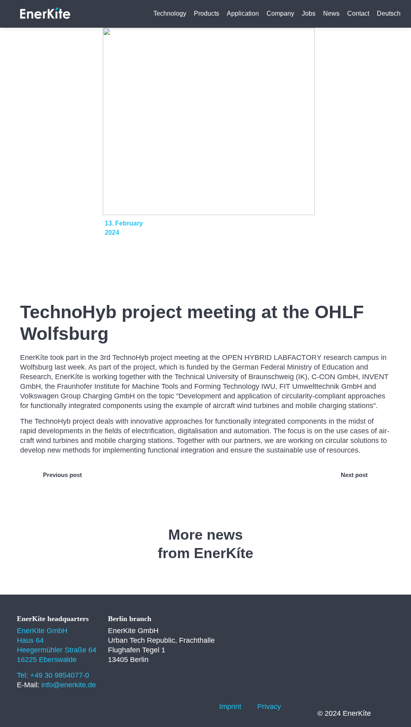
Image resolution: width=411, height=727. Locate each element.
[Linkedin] (152, 707)
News (331, 13)
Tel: (23, 675)
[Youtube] (196, 707)
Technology (169, 13)
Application (243, 13)
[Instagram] (174, 707)
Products (206, 13)
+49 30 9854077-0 (59, 675)
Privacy (269, 707)
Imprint (230, 707)
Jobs (308, 13)
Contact (358, 13)
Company (280, 13)
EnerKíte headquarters (53, 619)
